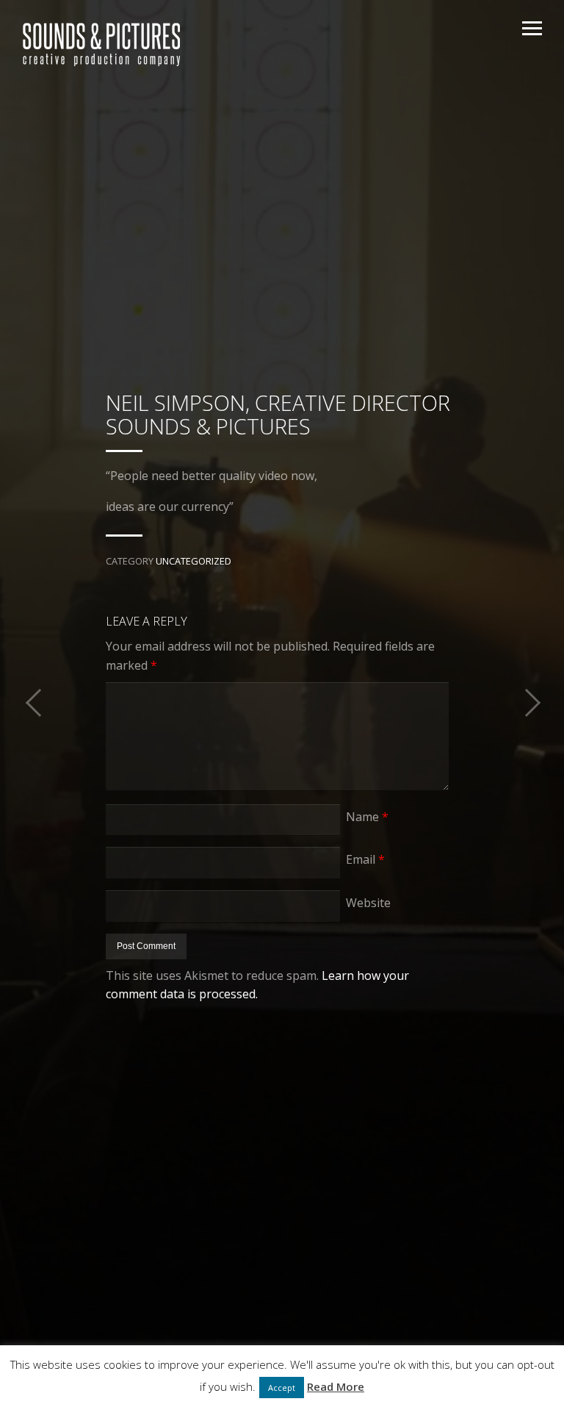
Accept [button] (281, 1387)
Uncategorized (193, 561)
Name (367, 817)
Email (365, 859)
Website (368, 903)
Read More (335, 1386)
